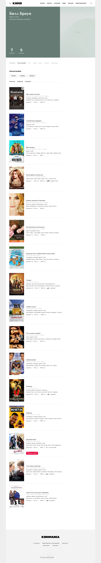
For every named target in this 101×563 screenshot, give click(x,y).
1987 (43, 494)
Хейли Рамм (55, 126)
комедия (28, 98)
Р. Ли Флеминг (30, 126)
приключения (40, 204)
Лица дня (70, 3)
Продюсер (19, 19)
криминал (38, 390)
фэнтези (28, 204)
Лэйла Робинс (53, 498)
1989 (34, 441)
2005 (32, 282)
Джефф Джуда (30, 259)
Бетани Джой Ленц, (39, 339)
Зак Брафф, (37, 312)
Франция (44, 390)
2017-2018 (38, 176)
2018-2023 (41, 96)
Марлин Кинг (29, 178)
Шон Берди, (37, 232)
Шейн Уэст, (49, 365)
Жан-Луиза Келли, (46, 445)
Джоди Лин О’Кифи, (40, 365)
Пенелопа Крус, (50, 286)
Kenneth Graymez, (46, 312)
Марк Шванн (29, 339)
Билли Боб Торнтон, (47, 392)
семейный (33, 230)
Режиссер (12, 19)
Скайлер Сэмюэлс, (43, 206)
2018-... (39, 122)
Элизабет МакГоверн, (48, 471)
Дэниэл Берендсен (31, 206)
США (46, 98)
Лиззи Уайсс (29, 232)
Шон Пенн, (38, 392)
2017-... (40, 149)
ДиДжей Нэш (29, 100)
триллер (28, 124)
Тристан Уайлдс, (48, 259)
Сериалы (49, 3)
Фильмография (21, 63)
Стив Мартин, (37, 498)
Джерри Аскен (56, 339)
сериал (47, 96)
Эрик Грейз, (50, 153)
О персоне (12, 63)
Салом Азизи (52, 178)
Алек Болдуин (58, 471)
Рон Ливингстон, (49, 100)
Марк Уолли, (45, 178)
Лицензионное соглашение (50, 543)
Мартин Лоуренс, (40, 418)
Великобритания (50, 284)
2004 (36, 308)
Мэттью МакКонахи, (40, 286)
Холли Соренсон (30, 153)
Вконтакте (46, 545)
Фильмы (42, 3)
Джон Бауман (30, 418)
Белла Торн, (37, 178)
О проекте (36, 543)
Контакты (65, 543)
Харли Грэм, (38, 126)
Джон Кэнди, (37, 445)
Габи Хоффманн (56, 445)
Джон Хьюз (29, 445)
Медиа (64, 3)
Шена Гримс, (39, 259)
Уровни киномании (80, 3)
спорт (27, 337)
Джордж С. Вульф (56, 312)
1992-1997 (33, 414)
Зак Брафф (29, 312)
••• (37, 452)
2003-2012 (36, 335)
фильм (36, 282)
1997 (31, 388)
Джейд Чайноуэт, (41, 153)
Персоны (16, 8)
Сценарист (27, 19)
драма (28, 151)
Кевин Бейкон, (37, 471)
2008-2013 (33, 255)
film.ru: (36, 181)
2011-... (41, 202)
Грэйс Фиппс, (53, 206)
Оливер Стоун (30, 392)
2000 (38, 361)
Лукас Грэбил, (45, 232)
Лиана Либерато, (47, 126)
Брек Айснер (29, 286)
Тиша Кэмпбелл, (49, 418)
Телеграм (55, 545)
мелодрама (35, 98)
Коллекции (57, 3)
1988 (39, 468)
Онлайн (13, 75)
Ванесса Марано (54, 232)
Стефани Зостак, (39, 100)
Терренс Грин (57, 153)
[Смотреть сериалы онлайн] (50, 558)
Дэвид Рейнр (29, 365)
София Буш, (48, 339)
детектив (41, 98)
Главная (11, 8)
